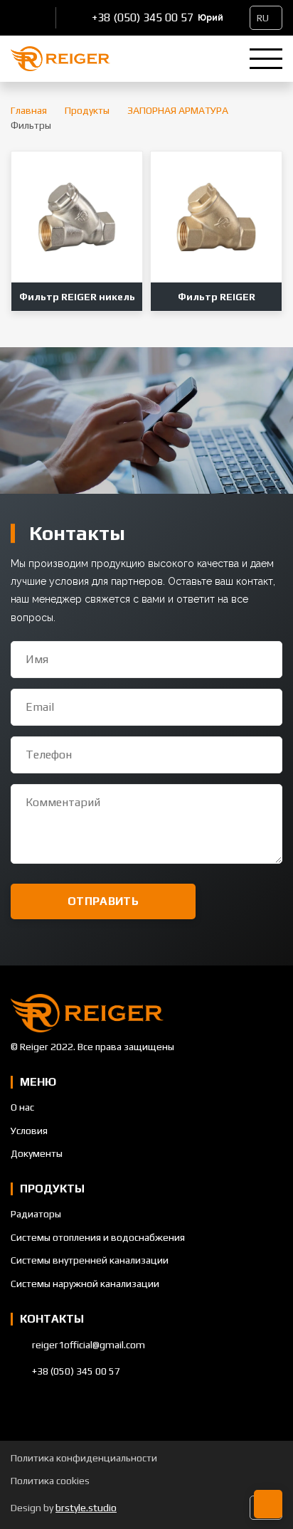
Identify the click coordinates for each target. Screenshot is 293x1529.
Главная (29, 110)
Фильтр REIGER (216, 296)
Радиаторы (36, 1214)
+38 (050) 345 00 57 (142, 17)
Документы (37, 1153)
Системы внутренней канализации (90, 1260)
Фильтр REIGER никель (77, 296)
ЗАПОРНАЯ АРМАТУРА (177, 110)
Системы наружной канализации (85, 1283)
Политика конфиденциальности (84, 1458)
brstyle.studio (86, 1507)
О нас (22, 1107)
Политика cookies (50, 1480)
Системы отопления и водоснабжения (98, 1237)
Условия (29, 1130)
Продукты (87, 110)
